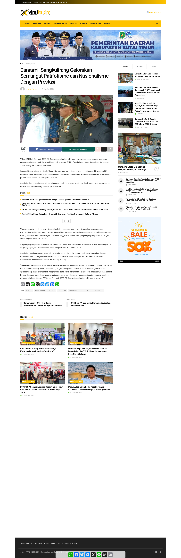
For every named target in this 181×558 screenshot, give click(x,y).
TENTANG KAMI (25, 2)
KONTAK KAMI (44, 2)
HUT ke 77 (62, 290)
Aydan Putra (53, 552)
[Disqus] (66, 435)
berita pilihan (30, 64)
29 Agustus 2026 (27, 354)
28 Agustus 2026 (75, 357)
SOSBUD (83, 24)
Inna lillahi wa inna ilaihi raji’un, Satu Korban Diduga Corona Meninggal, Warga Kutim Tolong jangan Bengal (142, 190)
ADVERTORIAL (95, 24)
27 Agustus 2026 (27, 395)
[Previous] (64, 221)
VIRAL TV (73, 24)
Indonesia (73, 290)
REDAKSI (35, 2)
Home (22, 64)
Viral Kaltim (32, 89)
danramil (51, 290)
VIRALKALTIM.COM (32, 552)
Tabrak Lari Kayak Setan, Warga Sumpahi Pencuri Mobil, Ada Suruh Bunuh (141, 208)
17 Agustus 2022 (47, 89)
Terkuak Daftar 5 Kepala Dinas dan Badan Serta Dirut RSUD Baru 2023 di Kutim (147, 121)
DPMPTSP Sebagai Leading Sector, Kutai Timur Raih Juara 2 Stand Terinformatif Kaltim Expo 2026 (65, 209)
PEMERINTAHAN (60, 24)
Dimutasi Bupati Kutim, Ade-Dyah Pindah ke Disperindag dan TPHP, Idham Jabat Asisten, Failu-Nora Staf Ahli (65, 204)
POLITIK (47, 24)
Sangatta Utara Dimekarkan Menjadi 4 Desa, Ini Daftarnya (132, 168)
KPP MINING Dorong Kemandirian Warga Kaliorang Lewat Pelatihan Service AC (56, 200)
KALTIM (107, 24)
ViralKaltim (98, 290)
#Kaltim (29, 290)
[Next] (69, 221)
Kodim (82, 290)
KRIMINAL (37, 24)
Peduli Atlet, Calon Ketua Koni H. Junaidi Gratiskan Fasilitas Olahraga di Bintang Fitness (60, 214)
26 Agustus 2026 (75, 393)
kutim (89, 290)
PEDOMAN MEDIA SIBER (58, 2)
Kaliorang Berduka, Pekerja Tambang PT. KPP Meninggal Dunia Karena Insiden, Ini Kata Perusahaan (143, 180)
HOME (27, 24)
